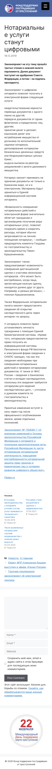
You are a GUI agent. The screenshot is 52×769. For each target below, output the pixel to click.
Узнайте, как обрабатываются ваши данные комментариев (23, 692)
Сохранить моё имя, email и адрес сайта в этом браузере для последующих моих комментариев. (25, 664)
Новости (13, 558)
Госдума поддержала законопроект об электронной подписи (22, 576)
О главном (26, 558)
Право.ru (9, 477)
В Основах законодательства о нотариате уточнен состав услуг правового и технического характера (13, 508)
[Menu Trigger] (45, 6)
